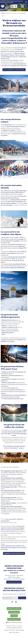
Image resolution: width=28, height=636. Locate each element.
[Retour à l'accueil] (2, 6)
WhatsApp (12, 6)
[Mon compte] (19, 6)
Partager (2, 16)
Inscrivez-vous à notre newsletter (14, 589)
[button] (22, 6)
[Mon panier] (22, 6)
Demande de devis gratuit (14, 582)
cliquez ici (21, 448)
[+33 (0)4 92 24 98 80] (15, 6)
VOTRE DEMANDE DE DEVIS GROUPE (14, 69)
